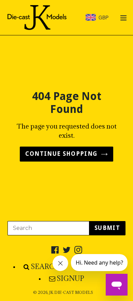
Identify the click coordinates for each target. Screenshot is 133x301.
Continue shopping (61, 153)
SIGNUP (70, 278)
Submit (107, 227)
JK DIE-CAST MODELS (71, 292)
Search (45, 266)
